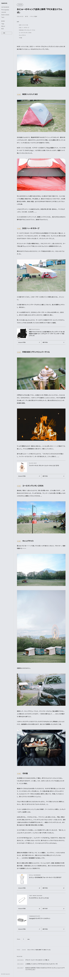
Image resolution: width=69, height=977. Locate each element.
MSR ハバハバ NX (23, 25)
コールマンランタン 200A (25, 32)
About (3, 26)
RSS (2, 28)
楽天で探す (45, 908)
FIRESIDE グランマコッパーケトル (27, 30)
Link (29, 939)
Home (18, 949)
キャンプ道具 (34, 16)
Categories (5, 7)
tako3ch (4, 3)
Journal (20, 4)
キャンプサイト (22, 35)
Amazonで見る (22, 342)
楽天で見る (45, 342)
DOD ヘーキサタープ (24, 27)
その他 (20, 37)
